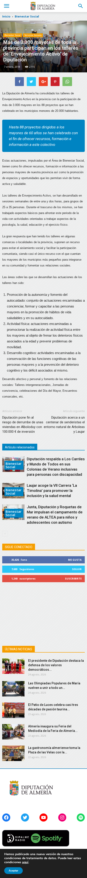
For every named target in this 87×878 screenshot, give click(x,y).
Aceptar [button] (13, 870)
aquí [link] (25, 862)
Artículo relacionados (20, 447)
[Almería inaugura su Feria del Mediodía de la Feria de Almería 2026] (13, 732)
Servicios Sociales (32, 35)
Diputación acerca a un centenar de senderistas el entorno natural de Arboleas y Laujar (64, 424)
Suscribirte (73, 578)
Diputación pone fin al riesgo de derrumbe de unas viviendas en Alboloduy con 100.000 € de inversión (22, 424)
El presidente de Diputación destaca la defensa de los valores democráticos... (56, 665)
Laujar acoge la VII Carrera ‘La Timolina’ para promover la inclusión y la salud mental (52, 490)
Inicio (6, 16)
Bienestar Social (12, 35)
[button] (81, 6)
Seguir (77, 569)
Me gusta (75, 559)
